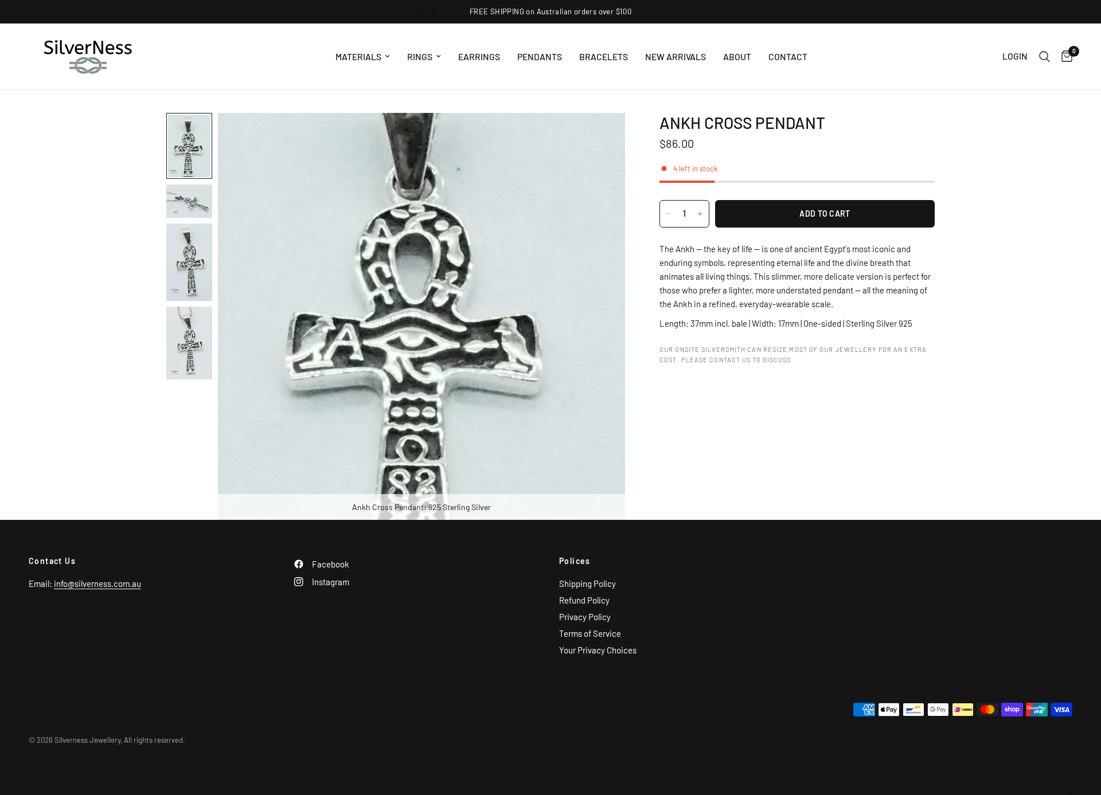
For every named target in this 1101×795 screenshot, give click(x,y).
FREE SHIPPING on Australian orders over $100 (550, 11)
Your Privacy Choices (598, 650)
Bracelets (603, 56)
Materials (358, 56)
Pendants (539, 56)
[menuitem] (363, 56)
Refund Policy (584, 600)
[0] (1064, 56)
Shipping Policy (587, 583)
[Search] (1044, 56)
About (737, 56)
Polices (575, 561)
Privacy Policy (585, 617)
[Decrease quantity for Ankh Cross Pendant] (668, 214)
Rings (419, 56)
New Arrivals (675, 56)
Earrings (479, 56)
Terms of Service (590, 633)
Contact (787, 56)
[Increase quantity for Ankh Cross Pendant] (700, 214)
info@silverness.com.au (97, 583)
